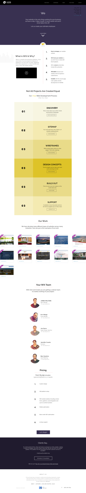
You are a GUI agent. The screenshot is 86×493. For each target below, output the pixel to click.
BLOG (53, 483)
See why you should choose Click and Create (47, 463)
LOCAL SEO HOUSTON (47, 483)
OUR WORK (38, 483)
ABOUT (32, 483)
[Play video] (26, 72)
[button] (46, 2)
